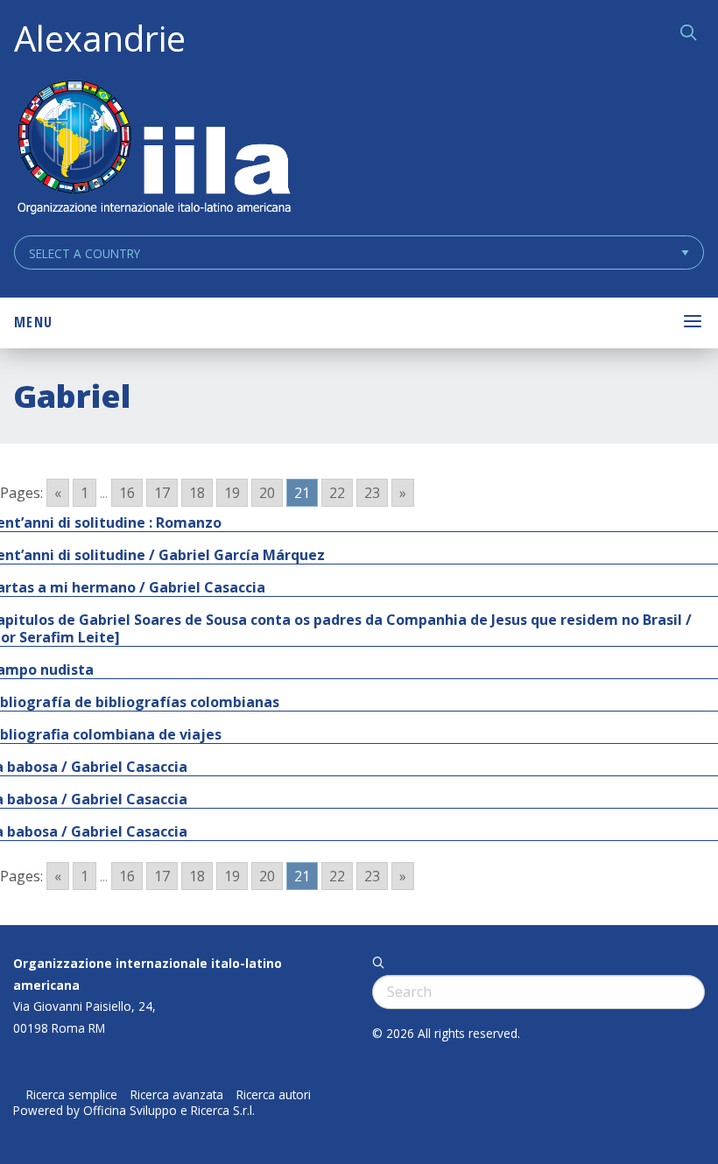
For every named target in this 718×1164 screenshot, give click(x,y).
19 (232, 492)
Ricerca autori (273, 1095)
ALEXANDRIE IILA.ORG (153, 149)
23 (372, 492)
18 (197, 492)
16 (127, 492)
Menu (33, 322)
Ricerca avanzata (176, 1095)
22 (337, 492)
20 (267, 492)
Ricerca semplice (71, 1095)
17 (162, 492)
